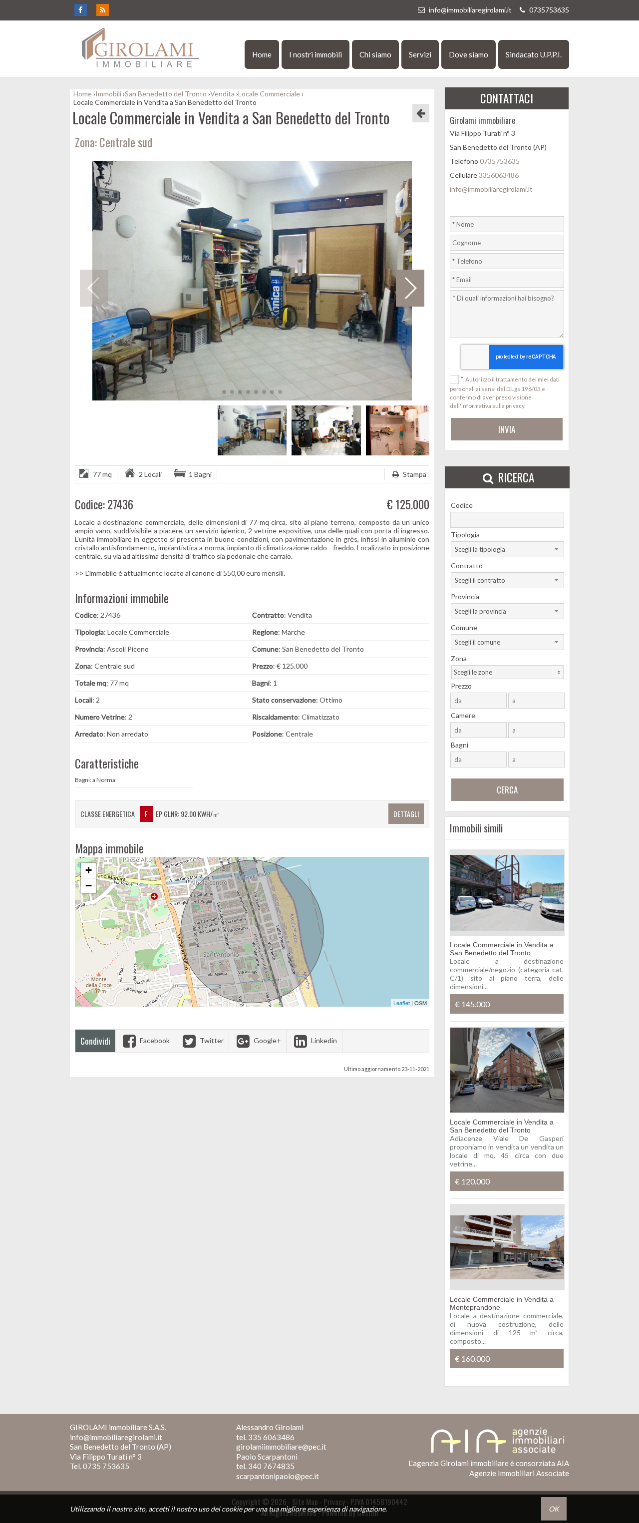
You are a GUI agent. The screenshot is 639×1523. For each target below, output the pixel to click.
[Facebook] (80, 10)
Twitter (211, 1040)
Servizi (420, 54)
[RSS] (102, 10)
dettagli (406, 813)
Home (262, 54)
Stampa (413, 474)
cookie (232, 1509)
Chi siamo (375, 54)
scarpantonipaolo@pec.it (277, 1476)
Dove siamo (468, 54)
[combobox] (507, 549)
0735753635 (548, 9)
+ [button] (88, 870)
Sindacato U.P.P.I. (534, 54)
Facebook (154, 1040)
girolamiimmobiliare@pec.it (281, 1446)
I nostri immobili (315, 54)
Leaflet (401, 1003)
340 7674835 (271, 1466)
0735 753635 (106, 1466)
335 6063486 (271, 1437)
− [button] (88, 885)
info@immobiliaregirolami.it (470, 9)
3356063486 (499, 175)
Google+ (266, 1040)
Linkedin (323, 1040)
